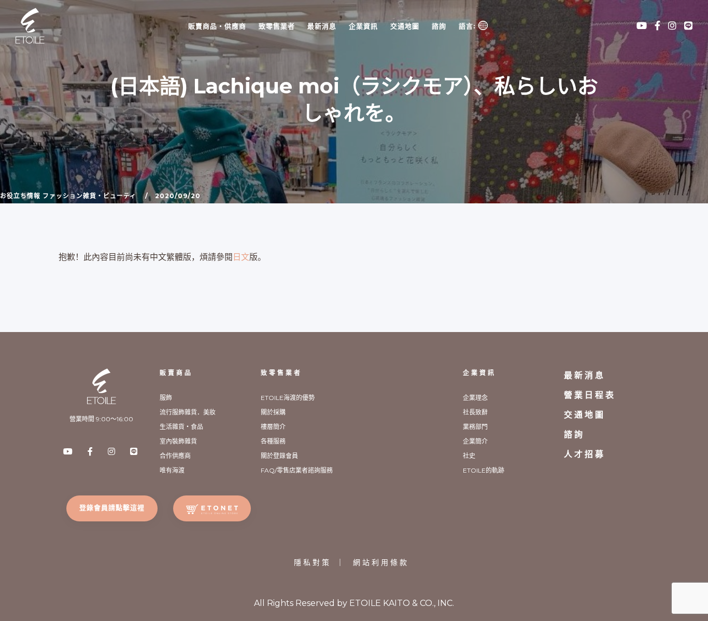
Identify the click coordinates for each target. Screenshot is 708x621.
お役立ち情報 (20, 196)
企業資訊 (363, 26)
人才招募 (584, 454)
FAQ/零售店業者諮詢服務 (297, 470)
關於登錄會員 (279, 456)
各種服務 (273, 441)
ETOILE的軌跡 (483, 470)
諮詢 (439, 26)
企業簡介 (475, 441)
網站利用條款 (381, 562)
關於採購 (273, 412)
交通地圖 (404, 26)
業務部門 (475, 427)
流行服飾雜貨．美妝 (188, 412)
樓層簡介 (273, 427)
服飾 (166, 398)
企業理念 (475, 398)
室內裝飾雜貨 (178, 441)
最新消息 (321, 26)
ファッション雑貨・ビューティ (89, 196)
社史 (469, 456)
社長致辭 (475, 412)
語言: (468, 26)
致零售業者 (277, 26)
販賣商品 (176, 373)
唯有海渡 (172, 470)
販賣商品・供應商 (217, 26)
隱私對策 (312, 562)
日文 (241, 257)
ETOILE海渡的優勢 (288, 398)
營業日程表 (590, 395)
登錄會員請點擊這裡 (112, 507)
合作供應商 (175, 456)
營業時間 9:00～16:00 (101, 419)
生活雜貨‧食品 (181, 427)
